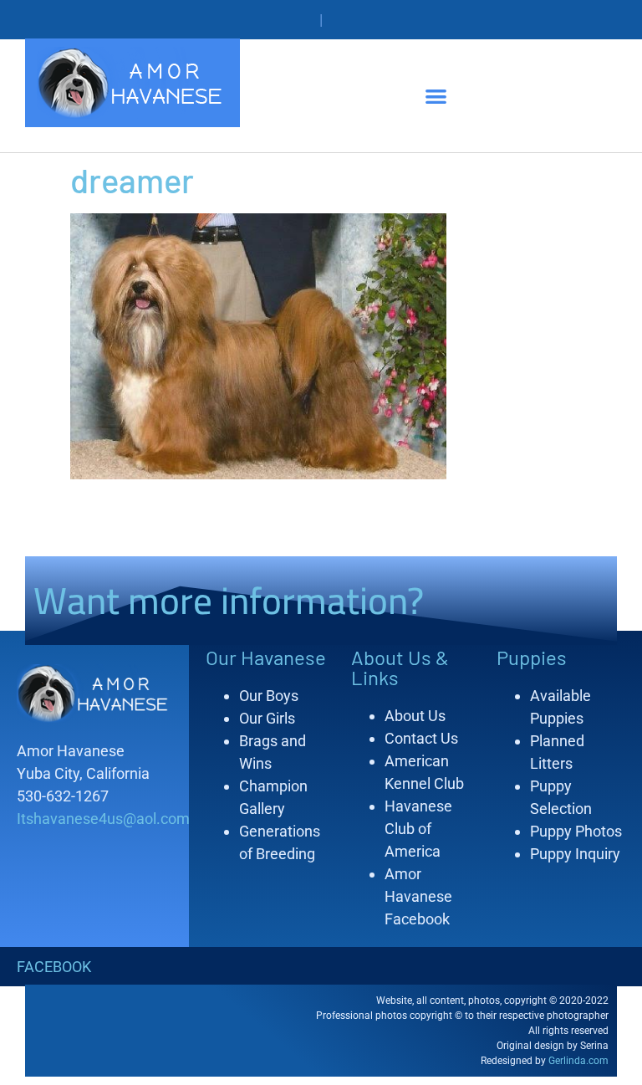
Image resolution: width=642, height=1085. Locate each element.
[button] (436, 96)
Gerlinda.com (578, 1061)
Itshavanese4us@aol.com (103, 818)
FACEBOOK (54, 966)
